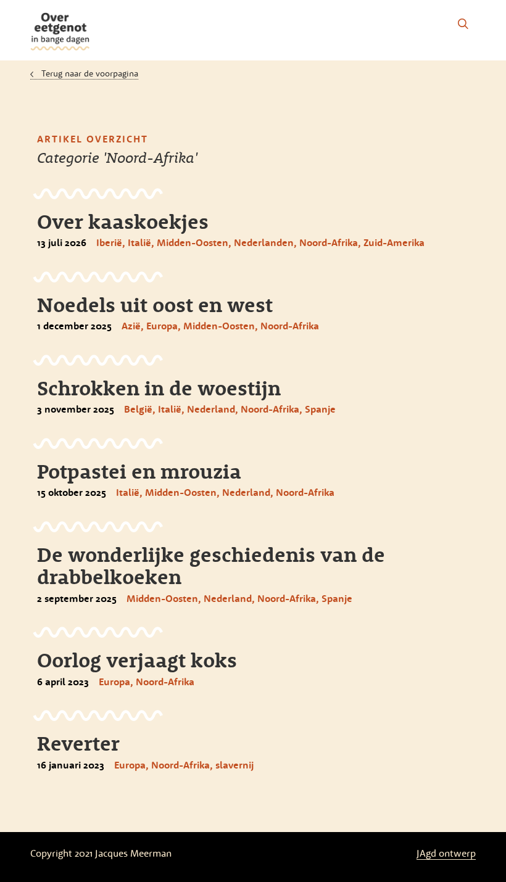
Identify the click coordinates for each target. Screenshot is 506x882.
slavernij (234, 765)
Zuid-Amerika (394, 242)
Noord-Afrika (328, 242)
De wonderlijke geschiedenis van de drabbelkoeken (211, 566)
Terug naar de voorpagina (89, 73)
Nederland (211, 409)
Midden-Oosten (192, 242)
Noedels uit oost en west (155, 305)
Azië (131, 325)
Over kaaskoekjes (123, 221)
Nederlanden (264, 242)
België (138, 409)
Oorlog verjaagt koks (137, 660)
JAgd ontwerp (446, 853)
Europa (162, 325)
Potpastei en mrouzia (139, 471)
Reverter (78, 743)
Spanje (320, 409)
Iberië (109, 242)
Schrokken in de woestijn (159, 388)
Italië (139, 242)
